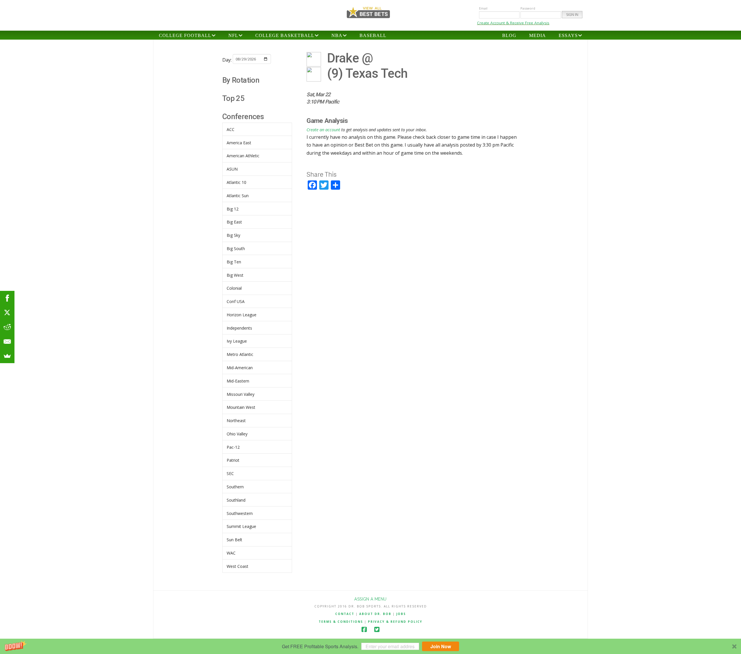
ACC (230, 129)
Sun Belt (234, 539)
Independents (239, 328)
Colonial (234, 288)
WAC (231, 553)
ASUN (232, 169)
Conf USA (236, 301)
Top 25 (233, 98)
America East (239, 142)
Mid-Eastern (238, 381)
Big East (234, 222)
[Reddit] (7, 327)
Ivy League (237, 341)
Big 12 (233, 209)
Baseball (373, 35)
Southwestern (240, 513)
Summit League (241, 526)
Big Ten (234, 262)
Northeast (236, 420)
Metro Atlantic (240, 354)
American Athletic (243, 155)
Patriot (233, 460)
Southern (235, 486)
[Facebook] (364, 630)
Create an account (323, 129)
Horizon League (241, 314)
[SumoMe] (7, 356)
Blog (509, 35)
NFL (233, 35)
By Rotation (240, 80)
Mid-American (240, 367)
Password (527, 8)
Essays (568, 35)
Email (483, 8)
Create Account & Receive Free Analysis (513, 22)
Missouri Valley (240, 394)
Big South (236, 248)
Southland (236, 500)
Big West (235, 275)
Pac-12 (233, 447)
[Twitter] (376, 630)
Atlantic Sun (238, 195)
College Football (185, 35)
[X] (7, 312)
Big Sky (233, 235)
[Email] (7, 341)
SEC (230, 473)
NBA (336, 35)
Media (537, 35)
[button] (370, 646)
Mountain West (241, 407)
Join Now (440, 646)
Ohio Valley (237, 434)
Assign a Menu (370, 599)
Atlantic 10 (236, 182)
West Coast (237, 566)
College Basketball (284, 35)
